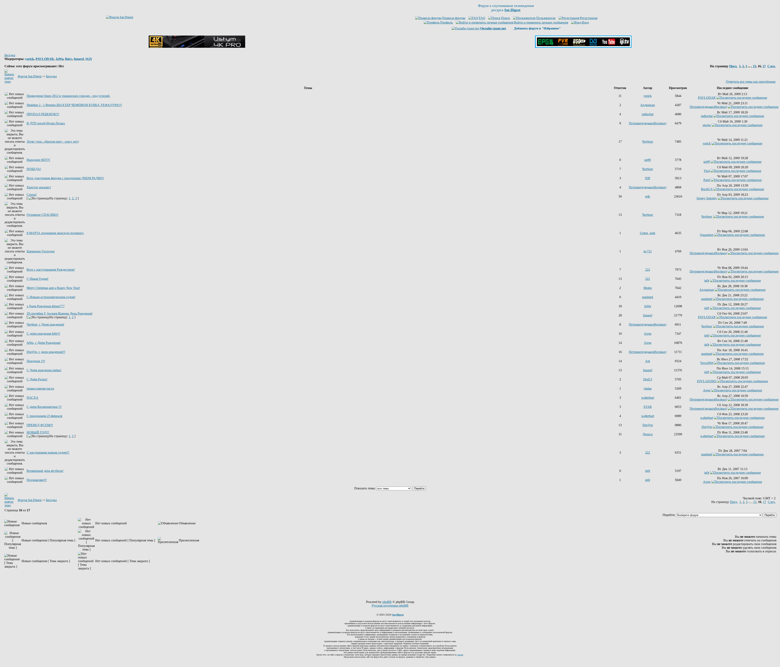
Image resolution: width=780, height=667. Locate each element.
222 (647, 269)
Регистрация (588, 18)
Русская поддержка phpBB (390, 605)
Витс (68, 59)
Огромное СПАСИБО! (42, 214)
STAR (648, 406)
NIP (647, 178)
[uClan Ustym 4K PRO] (197, 46)
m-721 (648, 251)
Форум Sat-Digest (29, 76)
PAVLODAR (45, 59)
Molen (648, 288)
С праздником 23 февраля (44, 416)
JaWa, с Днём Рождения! (44, 342)
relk (647, 196)
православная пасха (40, 388)
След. (771, 66)
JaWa (59, 59)
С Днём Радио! (37, 379)
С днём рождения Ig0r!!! (43, 333)
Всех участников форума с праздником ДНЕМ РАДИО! (65, 178)
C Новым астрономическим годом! (51, 297)
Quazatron (706, 235)
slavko (707, 125)
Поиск (505, 18)
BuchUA (707, 189)
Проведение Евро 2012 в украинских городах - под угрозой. (68, 96)
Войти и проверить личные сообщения (541, 22)
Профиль (446, 22)
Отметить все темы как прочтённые (751, 81)
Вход (585, 22)
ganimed (647, 297)
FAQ (482, 18)
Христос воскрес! (39, 187)
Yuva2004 (706, 363)
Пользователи (546, 18)
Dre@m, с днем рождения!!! (46, 352)
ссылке (460, 655)
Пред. (733, 66)
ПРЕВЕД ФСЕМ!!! (40, 425)
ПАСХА (32, 397)
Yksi (707, 171)
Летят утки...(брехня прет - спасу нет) (53, 141)
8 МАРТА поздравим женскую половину (55, 233)
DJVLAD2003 (706, 381)
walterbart (647, 397)
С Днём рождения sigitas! (44, 370)
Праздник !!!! (36, 361)
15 (754, 66)
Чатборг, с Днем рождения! (45, 324)
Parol (706, 180)
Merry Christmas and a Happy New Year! (53, 288)
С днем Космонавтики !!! (44, 406)
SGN (88, 59)
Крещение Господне (41, 251)
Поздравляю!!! (37, 480)
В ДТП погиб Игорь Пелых (46, 123)
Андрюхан (647, 105)
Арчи (647, 333)
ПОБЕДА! (34, 169)
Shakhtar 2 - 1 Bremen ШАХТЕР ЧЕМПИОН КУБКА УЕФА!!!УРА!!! (74, 105)
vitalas (648, 388)
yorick (29, 59)
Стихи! (32, 194)
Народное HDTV (38, 160)
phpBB (387, 602)
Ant (647, 361)
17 (764, 66)
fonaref (79, 59)
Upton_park (647, 233)
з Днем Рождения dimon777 (46, 306)
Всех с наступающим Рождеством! (51, 269)
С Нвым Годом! (37, 278)
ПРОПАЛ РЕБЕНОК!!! (43, 114)
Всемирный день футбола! (45, 471)
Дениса (647, 434)
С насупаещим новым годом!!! (48, 452)
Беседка (9, 55)
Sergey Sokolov (707, 198)
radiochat (647, 114)
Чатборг (647, 141)
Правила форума (453, 18)
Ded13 (647, 379)
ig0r (706, 280)
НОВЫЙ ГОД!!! (38, 432)
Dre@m (647, 425)
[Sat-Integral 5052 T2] (583, 46)
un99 (647, 160)
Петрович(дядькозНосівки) (708, 107)
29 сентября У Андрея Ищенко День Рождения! (59, 313)
